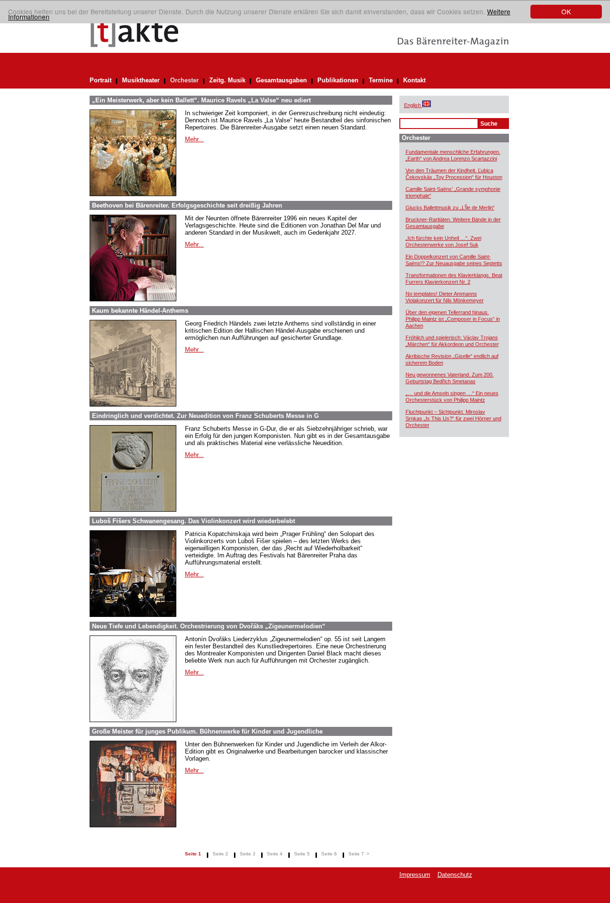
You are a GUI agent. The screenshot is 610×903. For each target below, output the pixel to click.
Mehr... (194, 139)
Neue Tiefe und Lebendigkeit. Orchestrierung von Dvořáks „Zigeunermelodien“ (208, 626)
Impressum (414, 874)
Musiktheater (141, 80)
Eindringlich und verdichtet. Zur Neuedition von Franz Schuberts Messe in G (205, 415)
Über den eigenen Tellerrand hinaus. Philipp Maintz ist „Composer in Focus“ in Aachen (453, 318)
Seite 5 (302, 853)
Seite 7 (356, 853)
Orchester (184, 80)
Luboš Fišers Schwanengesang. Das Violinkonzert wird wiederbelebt (193, 521)
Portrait (101, 80)
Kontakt (414, 80)
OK (566, 11)
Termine (381, 80)
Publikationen (337, 80)
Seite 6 (329, 853)
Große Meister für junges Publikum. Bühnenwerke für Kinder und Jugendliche (207, 731)
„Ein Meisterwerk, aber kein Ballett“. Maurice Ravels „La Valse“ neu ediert (201, 100)
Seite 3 (247, 853)
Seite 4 (275, 853)
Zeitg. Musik (227, 80)
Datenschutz (454, 874)
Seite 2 (220, 853)
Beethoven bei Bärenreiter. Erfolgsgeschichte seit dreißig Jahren (187, 205)
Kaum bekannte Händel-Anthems (140, 310)
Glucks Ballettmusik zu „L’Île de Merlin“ (450, 207)
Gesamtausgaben (281, 80)
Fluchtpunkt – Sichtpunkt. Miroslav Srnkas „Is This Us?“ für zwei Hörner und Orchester (453, 418)
